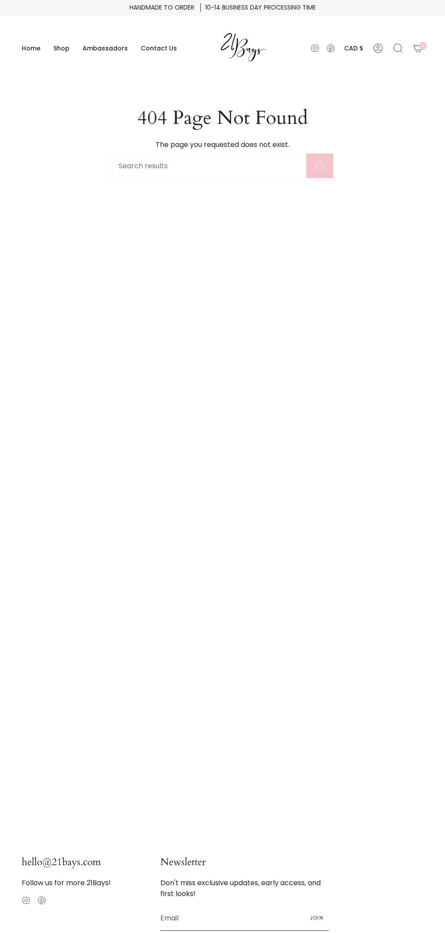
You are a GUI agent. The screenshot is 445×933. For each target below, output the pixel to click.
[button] (61, 48)
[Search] (319, 165)
